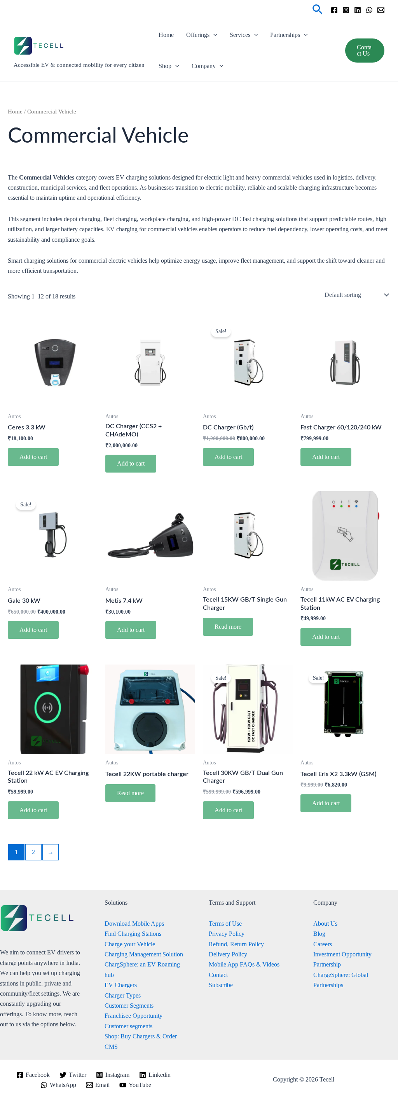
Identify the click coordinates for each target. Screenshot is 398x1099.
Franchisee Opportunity (133, 1015)
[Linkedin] (357, 10)
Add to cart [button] (33, 457)
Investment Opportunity (342, 954)
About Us (325, 923)
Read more (228, 626)
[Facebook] (334, 10)
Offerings (197, 34)
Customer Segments (129, 1005)
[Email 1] (380, 10)
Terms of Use (225, 923)
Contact (218, 975)
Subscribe (221, 985)
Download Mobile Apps (134, 923)
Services (240, 34)
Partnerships (285, 34)
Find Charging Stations (133, 933)
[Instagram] (345, 10)
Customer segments (128, 1026)
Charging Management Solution (144, 954)
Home (166, 34)
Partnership (327, 964)
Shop (165, 66)
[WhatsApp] (369, 10)
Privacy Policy (226, 933)
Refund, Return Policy (236, 944)
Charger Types (123, 995)
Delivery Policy (228, 954)
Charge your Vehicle (130, 944)
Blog (319, 933)
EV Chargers (121, 985)
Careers (322, 944)
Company (204, 66)
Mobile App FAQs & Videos (244, 964)
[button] (317, 9)
